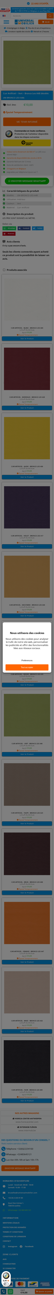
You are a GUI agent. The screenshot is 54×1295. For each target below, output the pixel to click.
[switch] (6, 1283)
